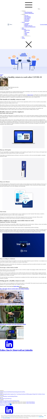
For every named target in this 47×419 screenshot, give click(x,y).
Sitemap (33, 401)
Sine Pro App (27, 20)
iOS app (5, 398)
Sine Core (26, 15)
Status (16, 396)
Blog (25, 31)
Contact (5, 400)
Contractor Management (29, 13)
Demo (8, 400)
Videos (25, 33)
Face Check (16, 394)
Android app (9, 398)
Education (26, 24)
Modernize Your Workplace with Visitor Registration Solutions (13, 324)
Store (11, 396)
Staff (8, 391)
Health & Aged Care (28, 25)
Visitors (1, 391)
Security (12, 400)
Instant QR (25, 394)
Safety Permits (42, 394)
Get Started (45, 24)
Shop (23, 27)
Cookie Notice (29, 401)
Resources (24, 29)
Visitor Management (28, 12)
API (14, 396)
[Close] (45, 415)
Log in (41, 24)
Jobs (10, 400)
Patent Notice (16, 400)
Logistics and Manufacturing (29, 26)
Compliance (12, 394)
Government (26, 23)
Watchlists (8, 394)
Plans (23, 36)
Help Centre (7, 396)
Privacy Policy (8, 401)
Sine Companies (27, 17)
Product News (27, 30)
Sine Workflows (27, 16)
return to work (30, 94)
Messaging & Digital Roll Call (33, 394)
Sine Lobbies (26, 18)
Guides (25, 34)
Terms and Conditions (6, 417)
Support (23, 38)
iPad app (1, 398)
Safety (10, 391)
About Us (2, 400)
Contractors (5, 391)
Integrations (26, 21)
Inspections (21, 394)
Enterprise (14, 391)
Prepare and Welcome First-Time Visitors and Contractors (12, 303)
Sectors (23, 22)
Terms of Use (2, 401)
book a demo (16, 286)
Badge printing (3, 394)
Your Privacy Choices (4, 404)
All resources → (27, 35)
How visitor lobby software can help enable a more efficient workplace (14, 288)
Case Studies (26, 32)
